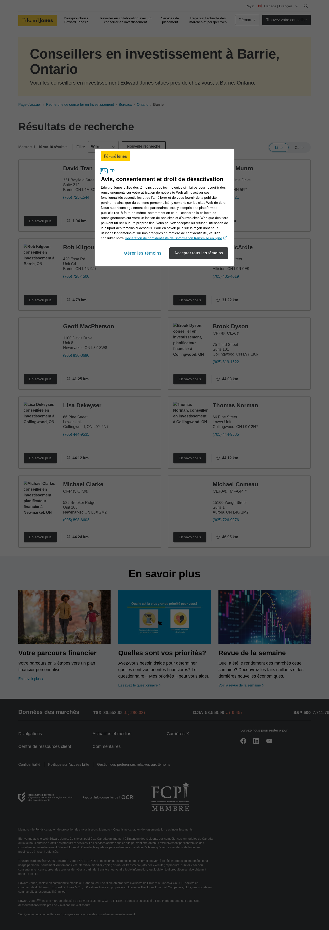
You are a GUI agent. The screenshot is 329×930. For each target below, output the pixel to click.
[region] (164, 207)
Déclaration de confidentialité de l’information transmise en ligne (176, 238)
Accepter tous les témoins (198, 253)
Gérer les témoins (143, 253)
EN (103, 171)
